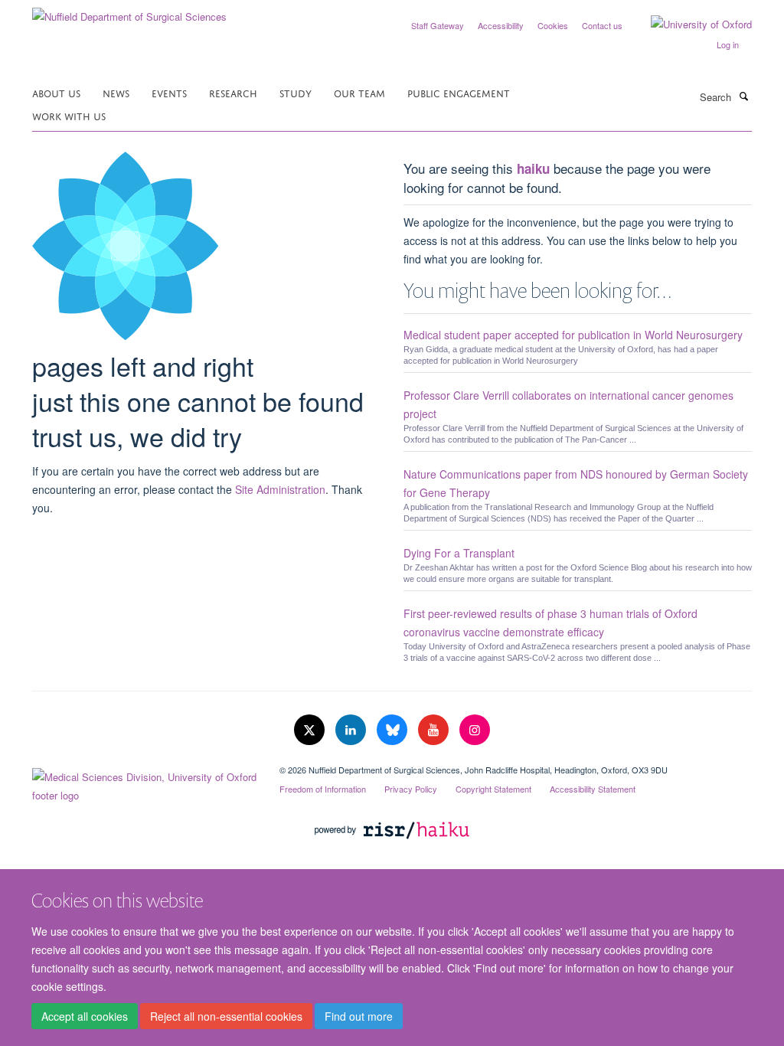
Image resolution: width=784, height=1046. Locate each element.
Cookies (552, 25)
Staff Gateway (437, 25)
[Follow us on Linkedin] (352, 730)
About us (56, 92)
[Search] (743, 95)
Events (169, 92)
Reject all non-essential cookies (226, 1016)
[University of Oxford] (690, 24)
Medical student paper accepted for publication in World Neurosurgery (573, 334)
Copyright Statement (493, 789)
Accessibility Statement (592, 789)
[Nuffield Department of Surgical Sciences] (129, 11)
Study (295, 92)
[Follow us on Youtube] (435, 730)
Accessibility (501, 25)
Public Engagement (458, 92)
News (116, 92)
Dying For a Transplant (458, 553)
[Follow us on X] (311, 730)
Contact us (602, 25)
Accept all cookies (84, 1016)
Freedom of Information (322, 789)
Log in (728, 44)
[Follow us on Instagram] (474, 730)
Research (233, 92)
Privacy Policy (410, 789)
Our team (359, 92)
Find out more (359, 1016)
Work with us (69, 115)
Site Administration (280, 489)
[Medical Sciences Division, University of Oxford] (144, 782)
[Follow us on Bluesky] (393, 730)
